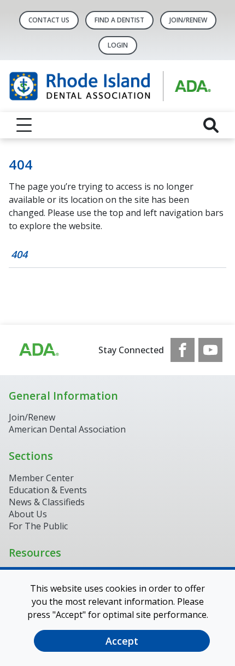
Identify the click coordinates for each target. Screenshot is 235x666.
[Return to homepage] (117, 86)
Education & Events (48, 490)
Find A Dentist (119, 20)
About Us (28, 514)
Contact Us (48, 20)
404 (19, 254)
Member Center (41, 478)
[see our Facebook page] (183, 350)
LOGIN (118, 45)
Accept (121, 640)
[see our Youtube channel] (210, 350)
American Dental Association (67, 429)
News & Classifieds (47, 502)
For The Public (38, 526)
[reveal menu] (24, 125)
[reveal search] (211, 125)
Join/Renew (188, 20)
